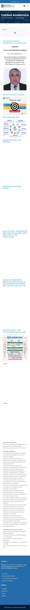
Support (4, 595)
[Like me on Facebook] (11, 1)
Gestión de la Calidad (7, 580)
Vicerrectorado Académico (8, 576)
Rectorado (4, 573)
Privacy (4, 593)
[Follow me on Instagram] (17, 1)
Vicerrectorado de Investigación (10, 578)
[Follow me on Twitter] (13, 1)
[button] (15, 33)
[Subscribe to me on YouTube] (15, 1)
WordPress (4, 591)
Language (4, 588)
